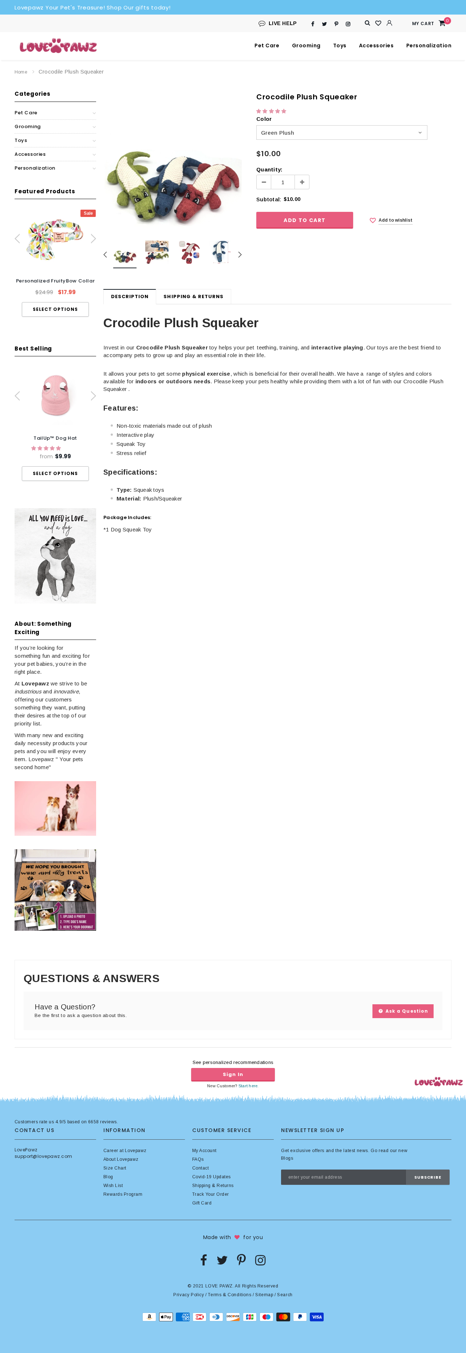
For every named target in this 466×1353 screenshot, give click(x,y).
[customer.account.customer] (389, 23)
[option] (55, 263)
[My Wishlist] (378, 23)
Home (21, 72)
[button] (46, 448)
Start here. (248, 1086)
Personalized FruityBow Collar (55, 280)
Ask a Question (406, 1011)
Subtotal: (268, 199)
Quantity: (269, 169)
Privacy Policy (188, 1294)
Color (264, 119)
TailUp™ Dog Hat (55, 438)
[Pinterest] (336, 24)
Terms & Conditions (229, 1294)
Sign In (233, 1074)
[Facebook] (313, 24)
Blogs (287, 1158)
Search (285, 1294)
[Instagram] (348, 24)
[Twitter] (324, 24)
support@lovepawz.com (43, 1156)
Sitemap (264, 1294)
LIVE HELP (283, 23)
